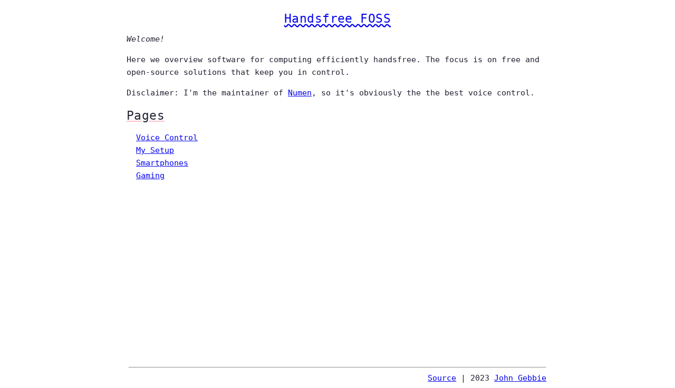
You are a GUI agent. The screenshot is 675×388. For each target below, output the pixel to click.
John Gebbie (520, 378)
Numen (300, 93)
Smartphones (162, 163)
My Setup (155, 150)
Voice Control (167, 137)
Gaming (150, 175)
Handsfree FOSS (337, 18)
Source (442, 378)
